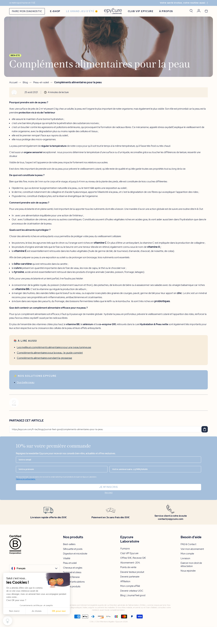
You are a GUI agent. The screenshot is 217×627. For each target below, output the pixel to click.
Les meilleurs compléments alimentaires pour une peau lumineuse (54, 347)
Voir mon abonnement (192, 549)
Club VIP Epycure (129, 553)
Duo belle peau (25, 382)
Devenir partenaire (129, 576)
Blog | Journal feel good (132, 595)
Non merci (14, 611)
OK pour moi (59, 611)
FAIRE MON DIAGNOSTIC (27, 11)
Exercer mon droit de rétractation (191, 565)
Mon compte (187, 553)
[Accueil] (113, 11)
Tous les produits (71, 586)
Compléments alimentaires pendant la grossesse (44, 358)
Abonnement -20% (130, 562)
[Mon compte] (198, 11)
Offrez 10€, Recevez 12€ (133, 558)
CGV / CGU (94, 621)
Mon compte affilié (130, 586)
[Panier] (206, 11)
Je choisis (36, 611)
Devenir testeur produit (132, 572)
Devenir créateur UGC (131, 590)
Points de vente (128, 567)
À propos (125, 548)
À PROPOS (166, 11)
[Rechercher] (191, 11)
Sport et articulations (74, 581)
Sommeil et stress (72, 572)
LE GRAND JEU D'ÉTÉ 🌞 (82, 11)
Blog (25, 82)
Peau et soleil (70, 563)
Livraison (185, 558)
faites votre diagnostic (132, 3)
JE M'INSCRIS (108, 487)
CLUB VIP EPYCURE (140, 11)
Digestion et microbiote (75, 553)
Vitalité (66, 558)
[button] (108, 493)
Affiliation (125, 581)
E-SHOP (55, 11)
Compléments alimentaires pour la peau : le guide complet (50, 352)
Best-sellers (69, 544)
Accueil (13, 82)
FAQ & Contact (188, 544)
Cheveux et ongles (72, 567)
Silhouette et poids (72, 549)
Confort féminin (71, 577)
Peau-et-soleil (41, 82)
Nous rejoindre (188, 570)
